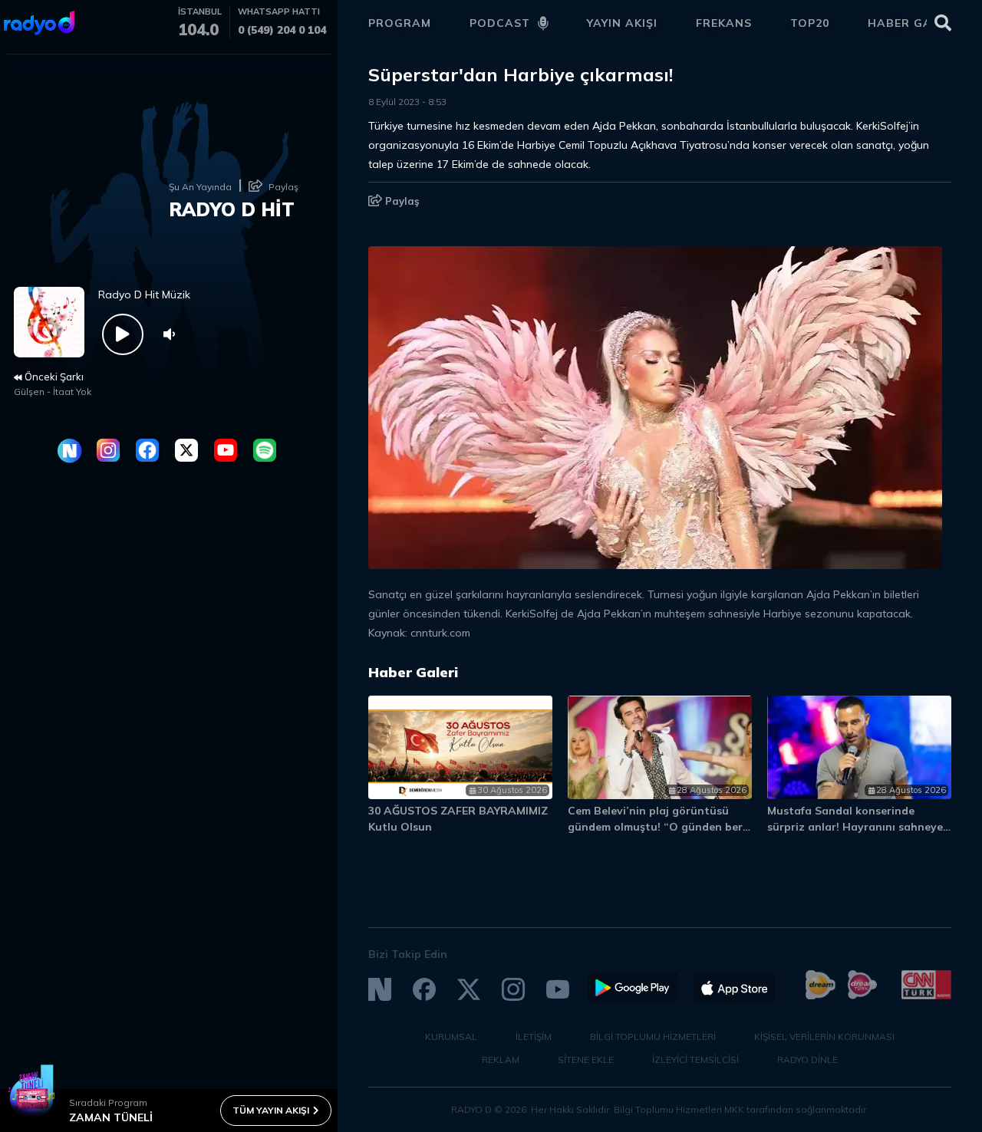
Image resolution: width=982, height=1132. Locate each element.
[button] (872, 679)
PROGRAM (399, 23)
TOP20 (809, 23)
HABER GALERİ (913, 23)
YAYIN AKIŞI (622, 23)
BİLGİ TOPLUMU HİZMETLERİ (653, 1036)
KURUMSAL (451, 1036)
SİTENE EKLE (586, 1059)
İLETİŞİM (534, 1036)
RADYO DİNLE (807, 1059)
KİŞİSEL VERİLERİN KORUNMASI (824, 1036)
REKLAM (500, 1059)
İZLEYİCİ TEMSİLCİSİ (695, 1059)
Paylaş (401, 201)
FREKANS (724, 23)
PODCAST (500, 23)
